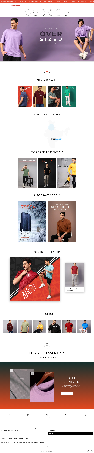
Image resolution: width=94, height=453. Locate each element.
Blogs (58, 4)
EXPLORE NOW (67, 393)
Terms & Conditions (5, 442)
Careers (26, 438)
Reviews (3, 438)
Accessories (51, 4)
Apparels (36, 4)
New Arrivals (44, 4)
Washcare (41, 442)
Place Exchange (34, 442)
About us (15, 438)
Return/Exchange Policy (24, 442)
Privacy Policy (14, 442)
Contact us (20, 438)
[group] (28, 12)
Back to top (5, 424)
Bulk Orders (9, 438)
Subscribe (52, 433)
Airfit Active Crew (72, 288)
